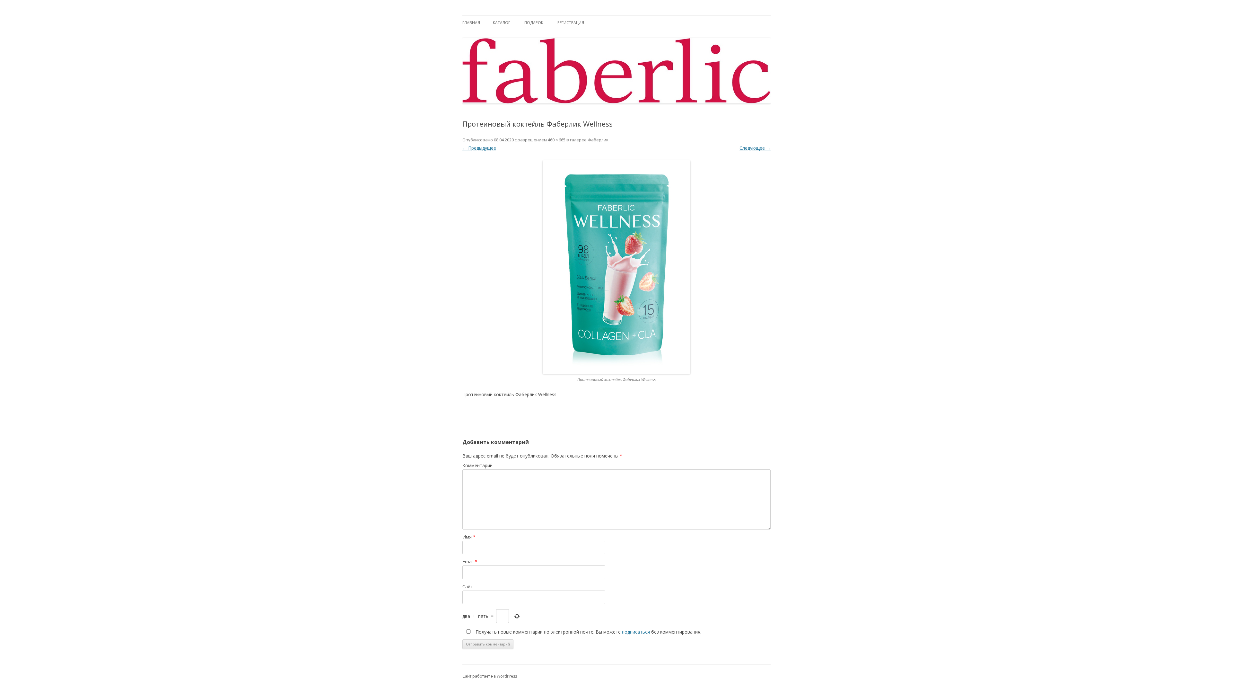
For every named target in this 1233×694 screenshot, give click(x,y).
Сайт (467, 586)
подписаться (636, 632)
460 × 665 (556, 140)
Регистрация (570, 22)
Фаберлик (598, 140)
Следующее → (755, 148)
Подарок (533, 22)
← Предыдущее (479, 148)
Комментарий (477, 465)
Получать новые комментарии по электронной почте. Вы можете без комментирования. (587, 632)
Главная (471, 22)
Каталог (501, 22)
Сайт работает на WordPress (489, 676)
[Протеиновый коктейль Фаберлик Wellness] (616, 267)
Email (469, 561)
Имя (469, 537)
